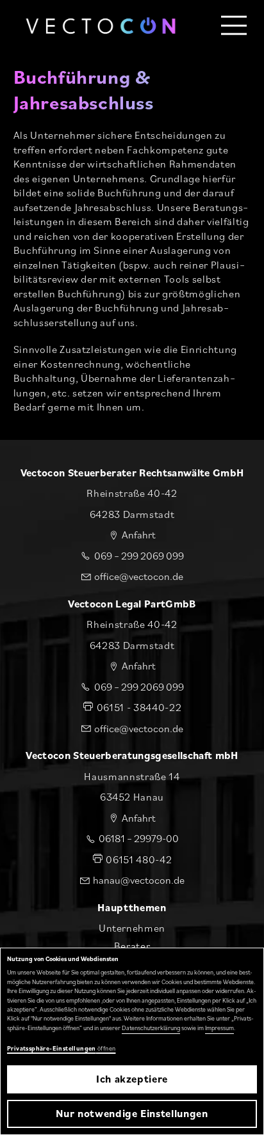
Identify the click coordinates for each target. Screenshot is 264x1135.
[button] (234, 26)
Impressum (219, 1028)
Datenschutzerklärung (151, 1028)
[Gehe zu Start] (100, 25)
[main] (132, 220)
